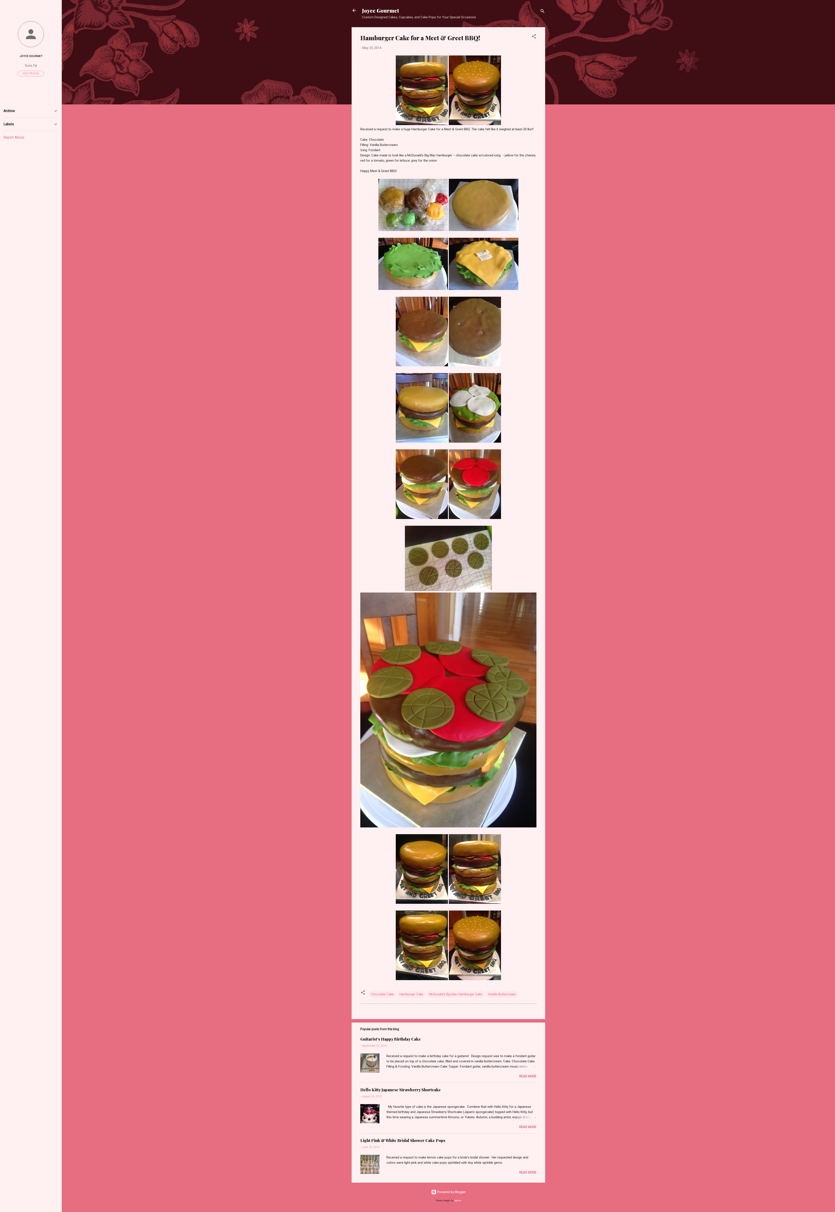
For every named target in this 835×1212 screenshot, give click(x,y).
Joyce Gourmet (380, 10)
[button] (533, 37)
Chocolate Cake (382, 994)
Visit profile (31, 73)
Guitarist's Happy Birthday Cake (390, 1039)
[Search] (542, 11)
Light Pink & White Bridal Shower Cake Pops (402, 1140)
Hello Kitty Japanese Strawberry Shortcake (400, 1089)
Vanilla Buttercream (502, 994)
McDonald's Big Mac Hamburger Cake (455, 994)
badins (457, 1200)
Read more (527, 1076)
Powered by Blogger (451, 1192)
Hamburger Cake (411, 994)
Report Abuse (13, 137)
